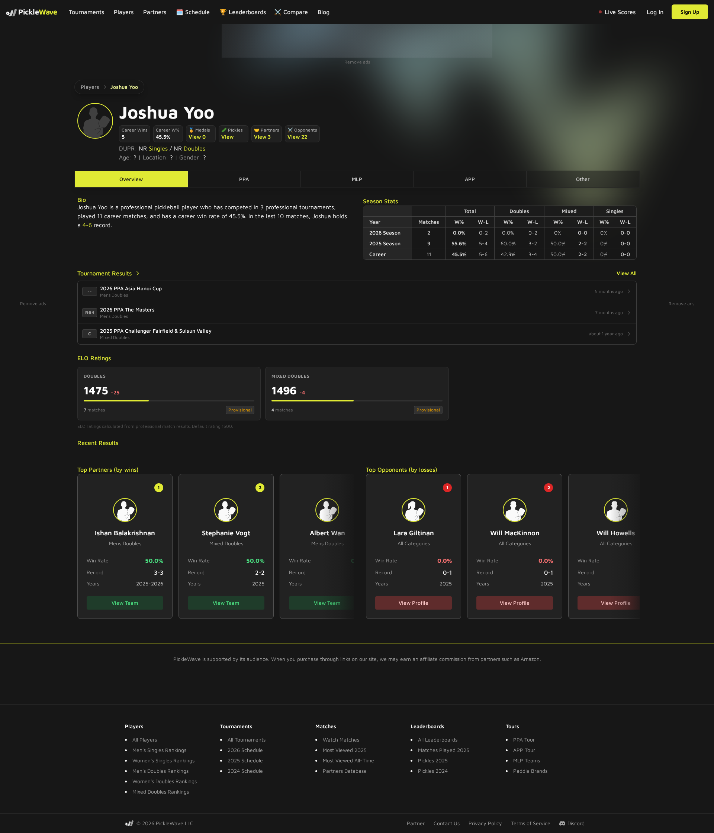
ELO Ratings (94, 358)
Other (583, 179)
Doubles (194, 148)
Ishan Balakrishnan (125, 533)
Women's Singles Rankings (163, 760)
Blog (323, 12)
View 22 (297, 136)
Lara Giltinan (413, 533)
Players (124, 12)
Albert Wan (327, 533)
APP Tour (524, 750)
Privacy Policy (485, 823)
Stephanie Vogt (226, 533)
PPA (244, 179)
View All (627, 273)
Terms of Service (530, 823)
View (227, 136)
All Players (144, 739)
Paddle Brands (530, 771)
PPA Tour (524, 739)
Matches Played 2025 (443, 750)
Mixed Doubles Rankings (160, 791)
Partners (154, 12)
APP (470, 179)
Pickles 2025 (433, 760)
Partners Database (345, 771)
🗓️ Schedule (193, 12)
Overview (131, 179)
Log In (655, 12)
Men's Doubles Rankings (160, 771)
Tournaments (86, 12)
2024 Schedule (245, 771)
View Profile (413, 603)
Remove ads (357, 62)
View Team (125, 603)
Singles (158, 148)
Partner (416, 823)
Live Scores (620, 12)
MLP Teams (526, 760)
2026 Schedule (245, 750)
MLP (357, 179)
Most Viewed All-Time (348, 760)
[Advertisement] (357, 41)
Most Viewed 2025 (345, 750)
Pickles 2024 (433, 771)
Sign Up (690, 12)
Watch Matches (341, 739)
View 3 (262, 136)
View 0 (197, 136)
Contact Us (447, 823)
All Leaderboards (437, 739)
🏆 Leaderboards (242, 12)
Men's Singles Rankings (159, 750)
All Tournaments (247, 739)
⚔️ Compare (291, 12)
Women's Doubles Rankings (164, 781)
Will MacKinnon (515, 533)
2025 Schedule (245, 760)
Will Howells (615, 533)
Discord (576, 823)
